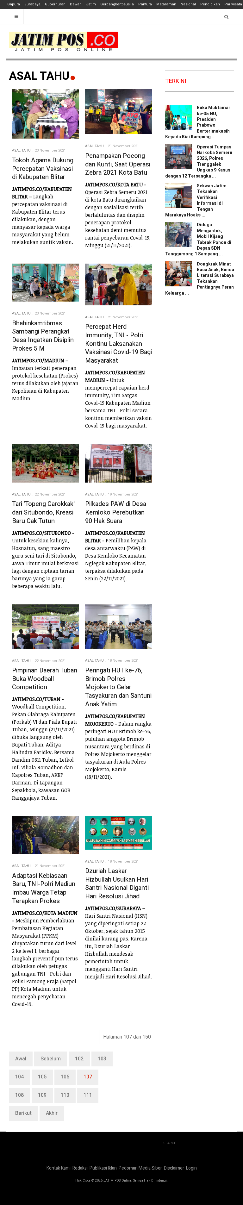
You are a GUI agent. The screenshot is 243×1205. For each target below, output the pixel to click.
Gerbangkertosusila (117, 4)
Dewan (76, 4)
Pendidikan (210, 4)
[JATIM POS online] (63, 42)
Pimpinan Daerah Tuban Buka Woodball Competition (44, 679)
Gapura (13, 4)
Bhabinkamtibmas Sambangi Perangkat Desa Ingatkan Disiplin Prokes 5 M (43, 336)
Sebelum (50, 1059)
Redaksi (80, 1168)
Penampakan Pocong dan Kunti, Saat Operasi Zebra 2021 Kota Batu (117, 164)
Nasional (188, 4)
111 (88, 1095)
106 (65, 1077)
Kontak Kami (59, 1168)
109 (42, 1095)
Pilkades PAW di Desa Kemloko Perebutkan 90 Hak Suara (115, 512)
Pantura (145, 4)
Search (170, 1143)
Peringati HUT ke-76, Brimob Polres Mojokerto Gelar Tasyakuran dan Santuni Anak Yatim (118, 687)
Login (191, 1168)
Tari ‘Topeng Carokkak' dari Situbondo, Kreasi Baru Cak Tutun (43, 512)
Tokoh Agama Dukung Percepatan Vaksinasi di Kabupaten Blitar (42, 169)
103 (102, 1059)
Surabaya (32, 4)
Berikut (23, 1113)
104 (19, 1077)
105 (42, 1077)
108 (19, 1095)
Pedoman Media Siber (140, 1168)
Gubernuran (55, 4)
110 (65, 1095)
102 (79, 1059)
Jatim (91, 4)
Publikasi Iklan (103, 1168)
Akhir (52, 1113)
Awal (20, 1059)
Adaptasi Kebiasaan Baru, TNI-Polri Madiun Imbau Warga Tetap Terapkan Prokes (43, 888)
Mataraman (166, 4)
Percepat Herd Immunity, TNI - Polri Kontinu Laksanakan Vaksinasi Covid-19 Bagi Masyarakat (118, 343)
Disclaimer (174, 1168)
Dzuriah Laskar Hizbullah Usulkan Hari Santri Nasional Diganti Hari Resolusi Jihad (117, 883)
